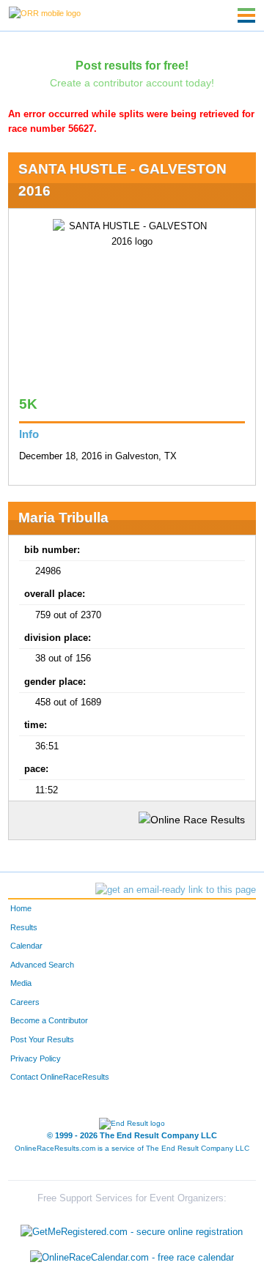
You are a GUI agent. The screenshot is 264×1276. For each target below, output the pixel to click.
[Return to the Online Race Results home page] (45, 12)
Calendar (26, 945)
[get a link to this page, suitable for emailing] (175, 890)
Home (21, 908)
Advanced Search (42, 964)
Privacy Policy (35, 1058)
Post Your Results (42, 1039)
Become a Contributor (49, 1020)
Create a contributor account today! (132, 83)
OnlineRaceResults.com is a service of (132, 1148)
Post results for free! (132, 65)
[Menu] (246, 15)
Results (23, 927)
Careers (25, 1002)
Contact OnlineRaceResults (59, 1076)
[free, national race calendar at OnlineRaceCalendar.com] (132, 1258)
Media (21, 983)
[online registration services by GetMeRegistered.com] (132, 1228)
